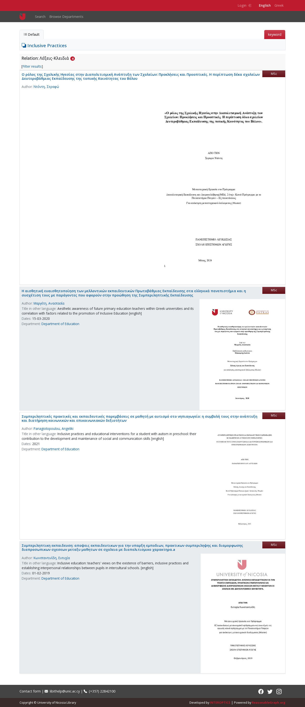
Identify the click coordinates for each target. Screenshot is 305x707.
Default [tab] (33, 34)
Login (242, 5)
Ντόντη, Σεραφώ (46, 86)
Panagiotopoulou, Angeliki (53, 428)
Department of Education (60, 323)
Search (40, 16)
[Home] (24, 16)
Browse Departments (66, 16)
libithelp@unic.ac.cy (64, 691)
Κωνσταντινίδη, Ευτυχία (52, 558)
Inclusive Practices (46, 45)
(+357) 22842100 (101, 691)
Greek (279, 5)
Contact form (30, 691)
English (265, 5)
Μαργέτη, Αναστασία (49, 303)
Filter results (32, 66)
